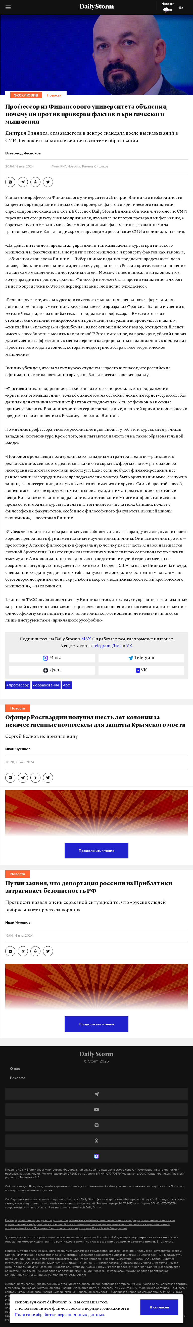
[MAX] (96, 1156)
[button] (8, 9)
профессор (18, 685)
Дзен (117, 646)
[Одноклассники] (96, 1140)
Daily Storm (96, 7)
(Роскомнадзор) (52, 1173)
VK (129, 646)
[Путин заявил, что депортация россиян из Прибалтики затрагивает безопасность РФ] (10, 951)
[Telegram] (96, 1094)
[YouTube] (96, 1109)
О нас (15, 1068)
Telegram (101, 646)
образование (46, 685)
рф (66, 685)
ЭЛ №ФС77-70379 (108, 1173)
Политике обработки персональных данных (59, 1315)
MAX (86, 639)
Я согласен (159, 1307)
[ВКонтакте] (96, 1125)
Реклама (17, 1078)
